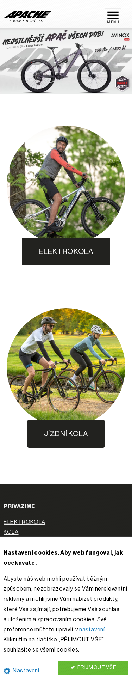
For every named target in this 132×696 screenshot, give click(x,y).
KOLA (11, 532)
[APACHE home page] (27, 16)
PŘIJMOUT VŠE (96, 667)
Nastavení (25, 670)
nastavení (92, 630)
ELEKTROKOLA (24, 522)
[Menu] (116, 14)
